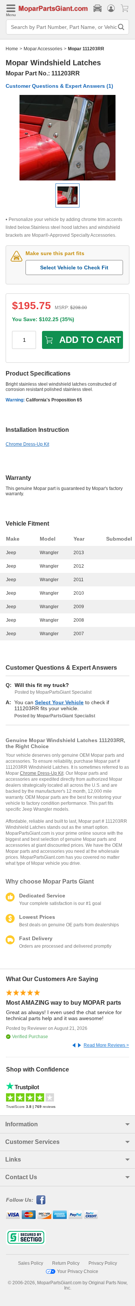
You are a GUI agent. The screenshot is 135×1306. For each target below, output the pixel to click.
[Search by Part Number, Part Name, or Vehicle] (121, 27)
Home (12, 48)
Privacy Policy (102, 1263)
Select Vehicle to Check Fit (74, 268)
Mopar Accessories (43, 48)
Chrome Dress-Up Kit (27, 444)
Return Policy (66, 1263)
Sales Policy (30, 1263)
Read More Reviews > (106, 1045)
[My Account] (111, 8)
